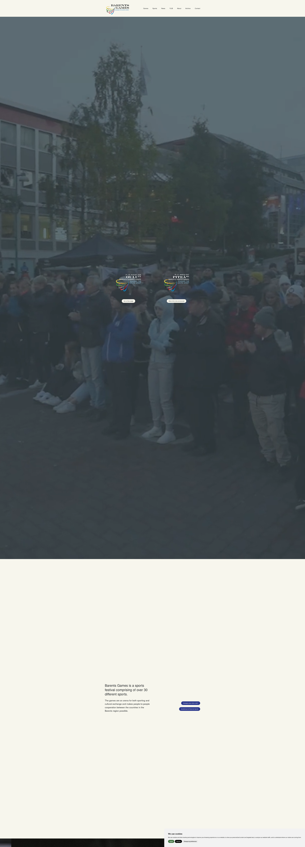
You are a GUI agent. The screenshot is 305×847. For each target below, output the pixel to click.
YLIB (171, 8)
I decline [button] (178, 841)
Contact (197, 8)
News (163, 8)
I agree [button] (171, 841)
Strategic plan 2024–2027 (190, 703)
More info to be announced (176, 301)
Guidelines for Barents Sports (189, 709)
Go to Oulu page (128, 301)
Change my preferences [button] (190, 841)
